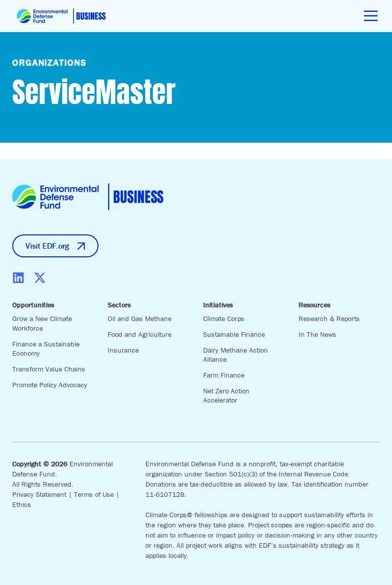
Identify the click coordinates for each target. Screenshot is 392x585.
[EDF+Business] (61, 16)
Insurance (123, 350)
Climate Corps (223, 318)
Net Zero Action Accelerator (226, 395)
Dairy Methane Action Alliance (235, 354)
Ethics (21, 504)
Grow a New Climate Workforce (42, 323)
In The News (317, 334)
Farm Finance (223, 375)
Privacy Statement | (43, 494)
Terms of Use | (96, 494)
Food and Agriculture (140, 334)
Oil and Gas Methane (140, 318)
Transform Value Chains (48, 369)
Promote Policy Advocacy (49, 384)
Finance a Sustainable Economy (46, 348)
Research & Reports (329, 318)
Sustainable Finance (234, 334)
